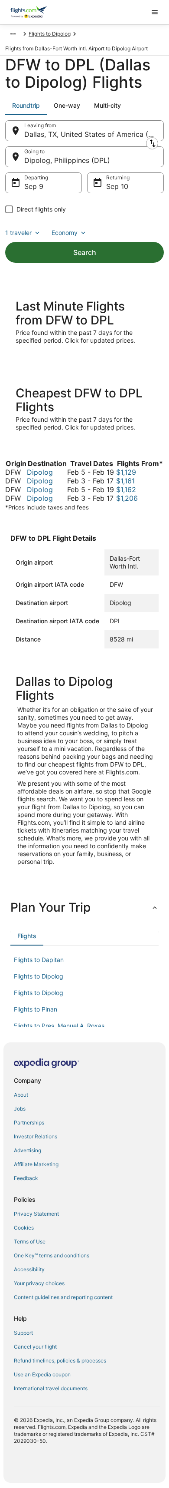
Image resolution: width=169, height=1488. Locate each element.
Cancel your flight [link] (35, 1346)
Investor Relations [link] (35, 1136)
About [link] (21, 1094)
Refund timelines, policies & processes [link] (60, 1360)
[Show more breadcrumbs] (13, 34)
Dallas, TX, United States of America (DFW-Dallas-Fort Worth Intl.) (94, 134)
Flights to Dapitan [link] (39, 959)
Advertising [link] (27, 1150)
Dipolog (40, 472)
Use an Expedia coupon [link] (42, 1374)
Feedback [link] (26, 1178)
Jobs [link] (20, 1108)
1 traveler (18, 232)
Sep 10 (117, 186)
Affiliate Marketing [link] (36, 1164)
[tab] (26, 105)
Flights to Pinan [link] (35, 1009)
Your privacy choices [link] (39, 1283)
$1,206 (127, 498)
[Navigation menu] (155, 12)
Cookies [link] (24, 1227)
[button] (84, 907)
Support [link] (23, 1332)
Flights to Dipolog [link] (50, 33)
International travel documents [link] (51, 1388)
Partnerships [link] (29, 1122)
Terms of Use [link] (30, 1241)
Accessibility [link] (29, 1269)
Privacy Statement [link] (36, 1213)
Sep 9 (33, 186)
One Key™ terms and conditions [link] (51, 1255)
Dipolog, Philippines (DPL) (67, 160)
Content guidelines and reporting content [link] (63, 1297)
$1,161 (125, 480)
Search (84, 252)
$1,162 (126, 489)
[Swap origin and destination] (152, 143)
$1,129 (126, 472)
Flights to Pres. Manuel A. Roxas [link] (59, 1025)
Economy (65, 232)
